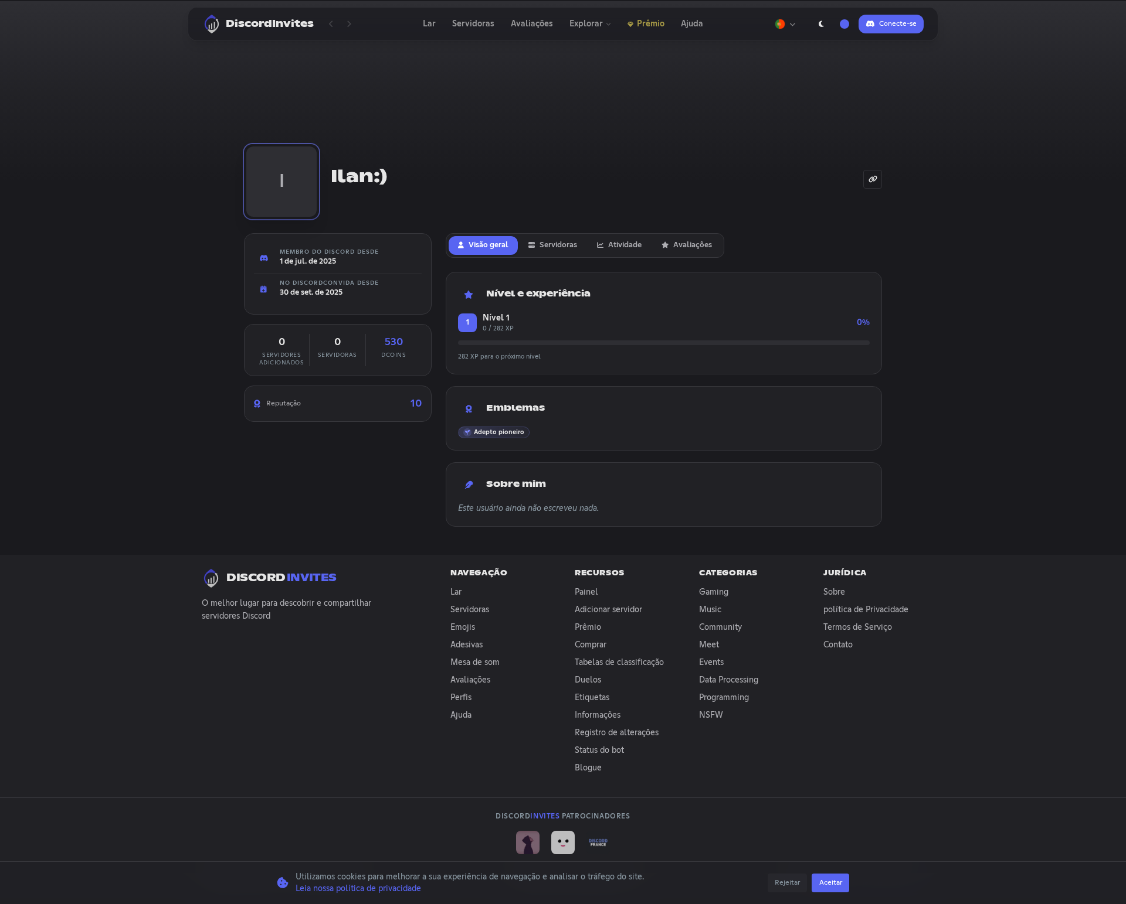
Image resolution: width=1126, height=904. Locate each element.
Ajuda (692, 24)
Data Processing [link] (728, 680)
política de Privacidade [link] (865, 610)
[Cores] (844, 24)
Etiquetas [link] (592, 698)
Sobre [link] (834, 592)
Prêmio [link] (588, 627)
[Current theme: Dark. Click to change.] (821, 24)
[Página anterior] (331, 24)
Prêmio (650, 24)
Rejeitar (787, 882)
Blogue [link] (588, 768)
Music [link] (710, 610)
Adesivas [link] (466, 645)
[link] (528, 842)
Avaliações (532, 24)
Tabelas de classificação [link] (619, 663)
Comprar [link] (590, 645)
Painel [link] (586, 592)
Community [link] (720, 627)
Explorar (586, 24)
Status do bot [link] (599, 750)
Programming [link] (724, 698)
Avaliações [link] (470, 680)
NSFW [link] (711, 715)
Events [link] (711, 663)
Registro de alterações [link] (617, 733)
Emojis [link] (462, 627)
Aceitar (830, 882)
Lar (429, 24)
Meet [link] (709, 645)
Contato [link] (838, 645)
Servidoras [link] (469, 610)
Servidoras (473, 24)
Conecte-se (898, 24)
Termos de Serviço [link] (857, 627)
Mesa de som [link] (475, 663)
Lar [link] (456, 592)
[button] (494, 432)
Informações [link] (597, 715)
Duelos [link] (588, 680)
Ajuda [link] (461, 715)
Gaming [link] (713, 592)
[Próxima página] (349, 24)
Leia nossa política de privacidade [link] (358, 889)
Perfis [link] (461, 698)
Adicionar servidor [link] (608, 610)
